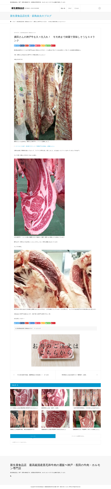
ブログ (69, 8)
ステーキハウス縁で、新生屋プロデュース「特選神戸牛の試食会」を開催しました (35, 146)
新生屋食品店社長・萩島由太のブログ (28, 32)
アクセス (76, 8)
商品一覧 (63, 8)
